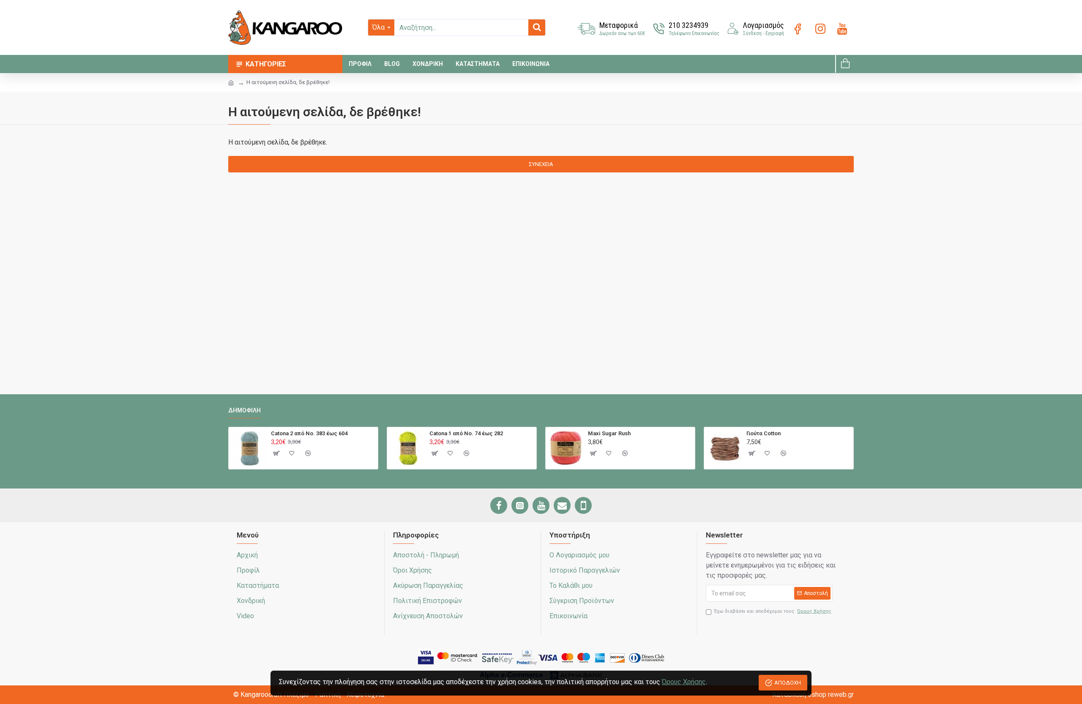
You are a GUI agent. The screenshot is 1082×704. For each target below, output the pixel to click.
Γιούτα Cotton (763, 433)
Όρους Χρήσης (684, 682)
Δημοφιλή (244, 410)
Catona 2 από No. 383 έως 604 (309, 433)
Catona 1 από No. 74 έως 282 (466, 433)
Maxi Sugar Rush (609, 433)
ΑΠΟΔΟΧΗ (787, 682)
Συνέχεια (541, 164)
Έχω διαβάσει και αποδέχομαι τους (772, 611)
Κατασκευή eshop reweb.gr (813, 694)
